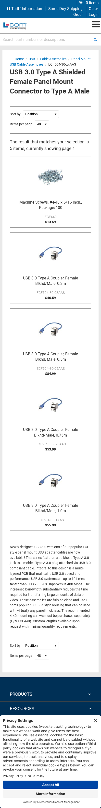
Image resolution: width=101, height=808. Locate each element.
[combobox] (50, 39)
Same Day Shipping (65, 8)
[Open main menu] (96, 24)
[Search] (95, 39)
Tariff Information (26, 8)
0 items (92, 2)
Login (94, 14)
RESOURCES (22, 708)
